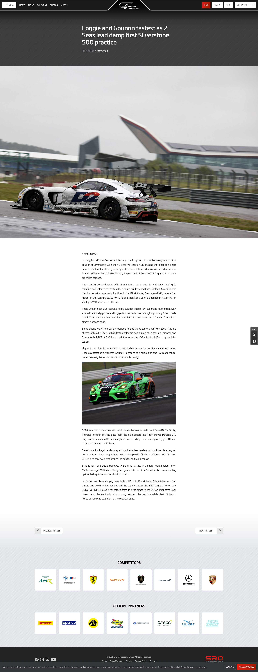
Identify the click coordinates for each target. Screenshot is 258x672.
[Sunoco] (117, 623)
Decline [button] (230, 667)
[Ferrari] (93, 580)
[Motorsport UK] (141, 623)
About (104, 661)
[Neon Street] (212, 623)
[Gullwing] (188, 623)
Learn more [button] (201, 666)
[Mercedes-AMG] (188, 580)
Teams (129, 661)
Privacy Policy (141, 661)
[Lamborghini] (141, 580)
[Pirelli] (45, 623)
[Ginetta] (117, 580)
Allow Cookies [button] (246, 667)
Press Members (116, 661)
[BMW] (69, 580)
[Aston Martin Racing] (45, 580)
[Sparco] (69, 623)
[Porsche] (212, 580)
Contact (153, 661)
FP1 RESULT (91, 253)
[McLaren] (164, 580)
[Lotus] (93, 623)
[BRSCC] (164, 623)
